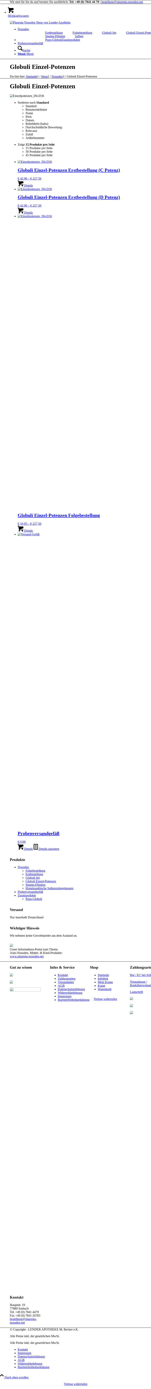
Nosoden (23, 867)
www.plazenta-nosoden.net (27, 956)
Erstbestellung (54, 32)
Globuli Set (109, 32)
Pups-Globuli (53, 39)
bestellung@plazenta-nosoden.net (122, 2)
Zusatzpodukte (27, 895)
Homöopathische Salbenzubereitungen (49, 888)
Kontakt (63, 975)
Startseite (103, 975)
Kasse (101, 985)
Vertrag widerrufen (105, 999)
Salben (79, 36)
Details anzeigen (48, 849)
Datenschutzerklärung (71, 989)
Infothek (103, 978)
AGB (61, 985)
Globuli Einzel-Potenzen (41, 881)
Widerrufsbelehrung (70, 992)
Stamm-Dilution (55, 36)
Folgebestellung (82, 32)
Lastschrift (136, 992)
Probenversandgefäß (30, 891)
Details (28, 185)
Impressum (64, 996)
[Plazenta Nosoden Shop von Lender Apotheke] (40, 22)
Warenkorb (104, 989)
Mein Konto (105, 982)
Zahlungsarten (67, 978)
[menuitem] (54, 33)
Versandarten (66, 982)
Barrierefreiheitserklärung (73, 999)
